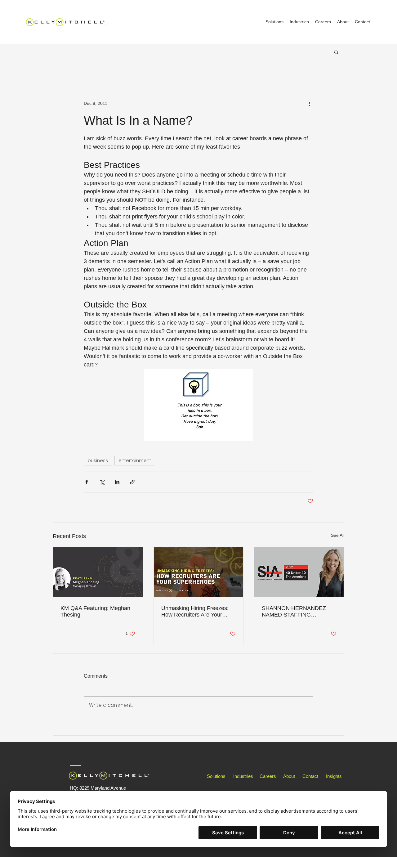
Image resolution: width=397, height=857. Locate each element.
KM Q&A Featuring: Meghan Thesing (95, 611)
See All (337, 535)
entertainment (134, 460)
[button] (336, 52)
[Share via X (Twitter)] (102, 482)
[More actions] (309, 103)
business (98, 460)
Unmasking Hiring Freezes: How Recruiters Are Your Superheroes (195, 611)
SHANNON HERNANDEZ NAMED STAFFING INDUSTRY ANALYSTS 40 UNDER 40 (295, 611)
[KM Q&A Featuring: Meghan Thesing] (98, 572)
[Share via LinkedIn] (117, 482)
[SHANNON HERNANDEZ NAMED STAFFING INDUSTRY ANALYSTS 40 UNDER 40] (299, 572)
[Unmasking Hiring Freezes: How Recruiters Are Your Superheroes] (198, 572)
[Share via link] (132, 482)
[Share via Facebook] (87, 482)
